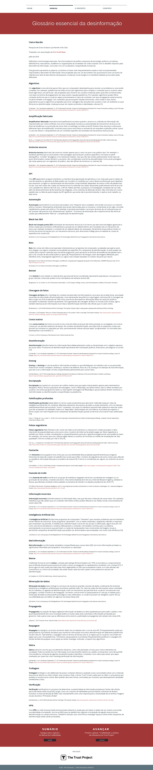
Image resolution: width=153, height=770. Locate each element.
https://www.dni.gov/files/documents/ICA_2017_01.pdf (49, 488)
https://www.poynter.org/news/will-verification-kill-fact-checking (95, 700)
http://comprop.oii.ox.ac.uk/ (37, 262)
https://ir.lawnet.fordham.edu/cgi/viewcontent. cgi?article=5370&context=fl (50, 376)
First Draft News (59, 52)
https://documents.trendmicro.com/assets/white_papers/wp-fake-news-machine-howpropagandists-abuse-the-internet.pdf (64, 445)
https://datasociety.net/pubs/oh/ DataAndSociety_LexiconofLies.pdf (77, 620)
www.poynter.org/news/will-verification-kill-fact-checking (96, 308)
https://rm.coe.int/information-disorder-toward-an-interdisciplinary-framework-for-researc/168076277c (63, 355)
